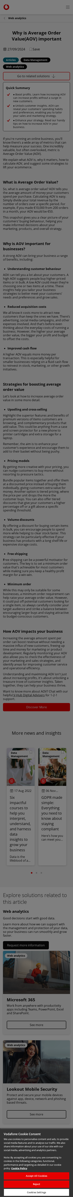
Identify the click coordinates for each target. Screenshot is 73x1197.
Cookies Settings (36, 1192)
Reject (36, 1184)
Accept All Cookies (36, 1176)
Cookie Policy (19, 1168)
